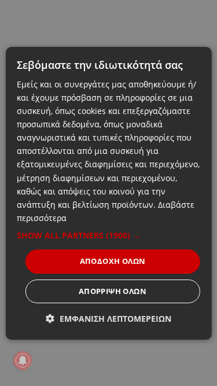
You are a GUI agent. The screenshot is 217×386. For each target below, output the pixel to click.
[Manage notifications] (22, 360)
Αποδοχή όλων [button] (113, 261)
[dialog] (108, 192)
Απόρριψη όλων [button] (112, 291)
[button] (108, 235)
